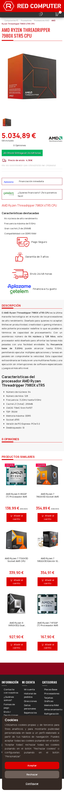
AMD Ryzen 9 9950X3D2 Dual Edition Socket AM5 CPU (16, 626)
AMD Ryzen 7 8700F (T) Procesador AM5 (47, 624)
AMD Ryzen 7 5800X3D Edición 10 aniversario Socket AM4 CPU (47, 562)
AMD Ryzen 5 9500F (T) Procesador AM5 (16, 495)
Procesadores (51, 693)
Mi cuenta (29, 689)
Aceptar (32, 765)
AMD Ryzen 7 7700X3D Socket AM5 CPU (16, 560)
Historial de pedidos (30, 695)
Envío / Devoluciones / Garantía (11, 715)
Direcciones (30, 701)
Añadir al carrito (18, 517)
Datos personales (30, 707)
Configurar (32, 783)
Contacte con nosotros (11, 691)
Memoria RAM (51, 705)
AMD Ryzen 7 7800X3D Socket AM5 (47, 495)
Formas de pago (9, 706)
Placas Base (50, 689)
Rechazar (32, 774)
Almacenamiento (53, 709)
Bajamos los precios (30, 714)
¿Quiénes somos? (9, 698)
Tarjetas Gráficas (48, 699)
